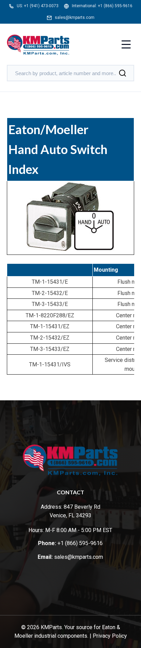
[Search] (122, 73)
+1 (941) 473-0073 (41, 5)
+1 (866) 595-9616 (115, 5)
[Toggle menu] (126, 45)
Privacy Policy (110, 636)
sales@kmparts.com (74, 17)
